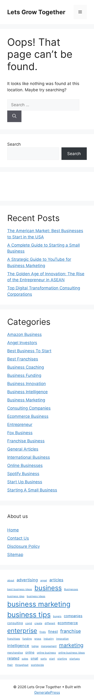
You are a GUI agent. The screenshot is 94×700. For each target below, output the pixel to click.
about (10, 580)
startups (74, 658)
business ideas (36, 596)
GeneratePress (47, 692)
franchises (13, 638)
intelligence (18, 645)
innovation (62, 638)
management (49, 646)
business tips (29, 614)
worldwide (37, 665)
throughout (21, 665)
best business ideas (19, 589)
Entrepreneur (19, 424)
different (50, 623)
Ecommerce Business (27, 416)
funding (27, 638)
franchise (70, 631)
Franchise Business (26, 440)
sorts (43, 658)
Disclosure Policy (23, 546)
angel (43, 580)
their (10, 665)
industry (49, 638)
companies (73, 616)
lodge (35, 646)
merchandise (15, 652)
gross (37, 638)
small (34, 658)
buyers (57, 616)
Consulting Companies (29, 408)
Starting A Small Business (32, 490)
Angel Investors (22, 342)
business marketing (38, 604)
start (52, 658)
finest (53, 631)
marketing (71, 645)
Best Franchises (22, 359)
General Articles (22, 449)
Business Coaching (25, 367)
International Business (28, 457)
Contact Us (18, 538)
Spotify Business (23, 473)
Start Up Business (24, 481)
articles (56, 579)
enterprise (22, 630)
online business (46, 652)
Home (13, 530)
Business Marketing (26, 400)
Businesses (71, 589)
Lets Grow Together (36, 12)
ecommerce (68, 623)
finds (43, 632)
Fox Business (20, 432)
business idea (15, 596)
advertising (27, 579)
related (13, 658)
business (48, 588)
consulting (15, 623)
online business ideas (71, 652)
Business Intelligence (27, 391)
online (29, 652)
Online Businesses (25, 465)
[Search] (14, 116)
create (38, 623)
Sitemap (15, 554)
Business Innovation (26, 383)
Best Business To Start (29, 350)
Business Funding (24, 375)
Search (14, 144)
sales (25, 658)
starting (62, 658)
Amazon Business (24, 334)
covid (28, 623)
